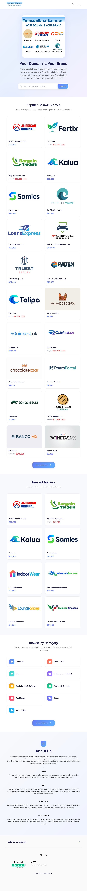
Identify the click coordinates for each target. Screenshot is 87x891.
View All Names (42, 465)
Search (63, 86)
